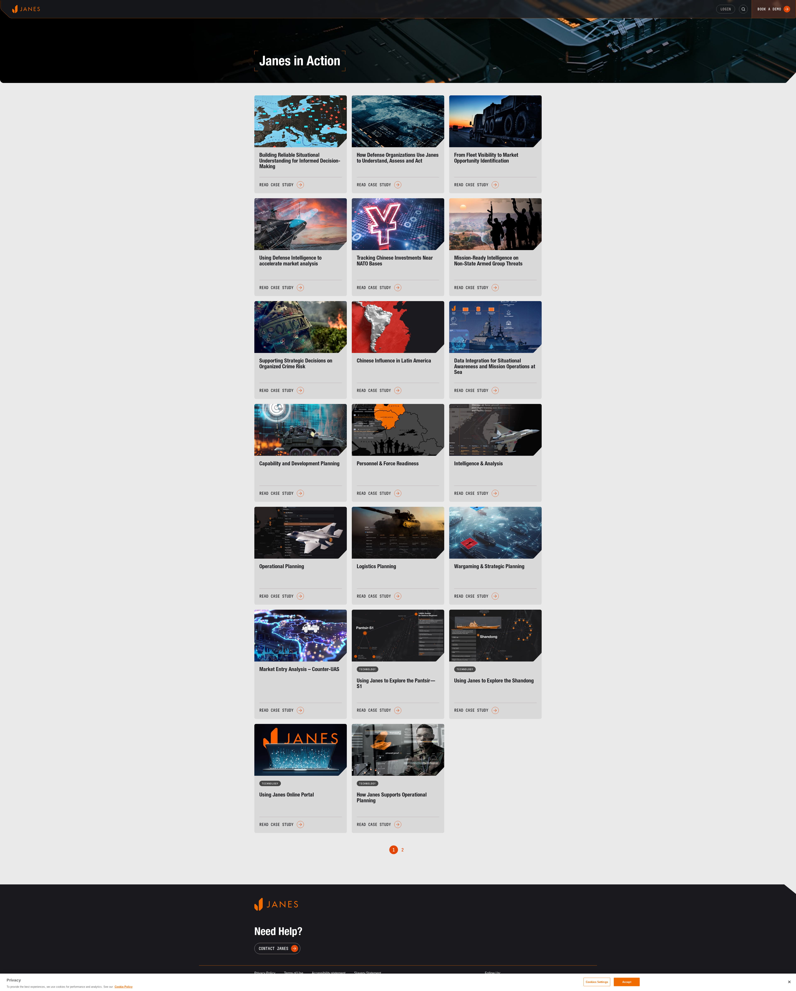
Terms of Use (293, 973)
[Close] (789, 981)
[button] (743, 9)
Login (725, 9)
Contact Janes (273, 948)
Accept (626, 981)
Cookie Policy (123, 986)
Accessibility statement (328, 973)
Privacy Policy (264, 973)
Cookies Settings (597, 981)
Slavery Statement (367, 973)
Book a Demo (769, 9)
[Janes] (26, 9)
